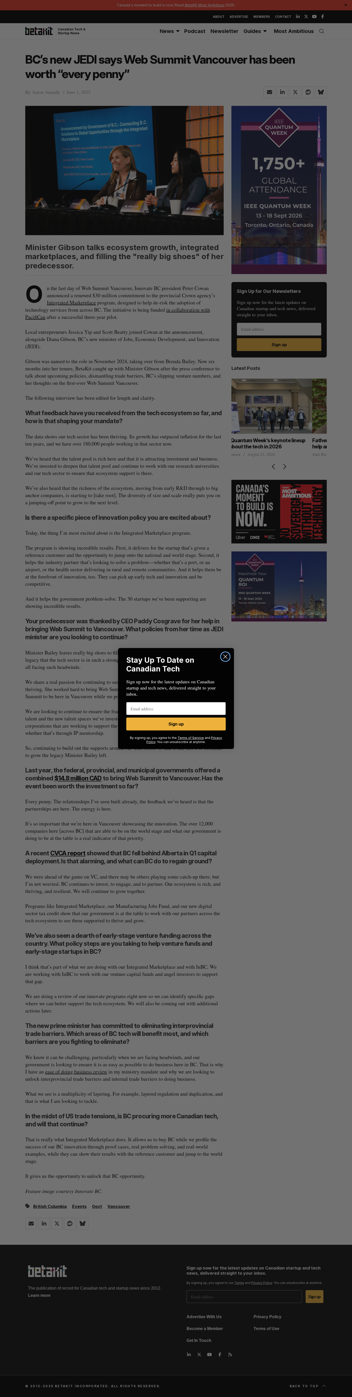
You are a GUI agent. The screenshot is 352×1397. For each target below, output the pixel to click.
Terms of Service (191, 738)
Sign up (176, 724)
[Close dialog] (225, 656)
